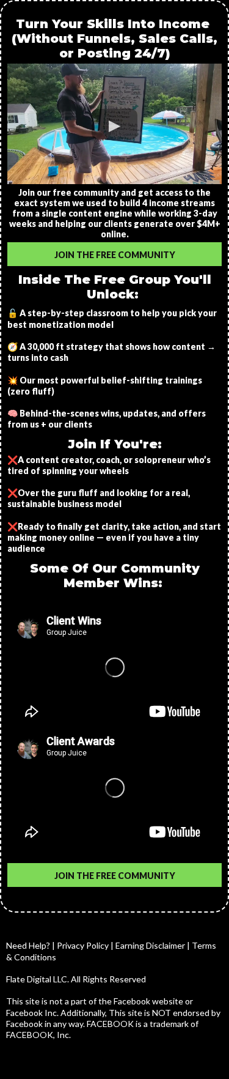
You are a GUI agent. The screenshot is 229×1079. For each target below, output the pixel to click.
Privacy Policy (83, 945)
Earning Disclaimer (151, 945)
